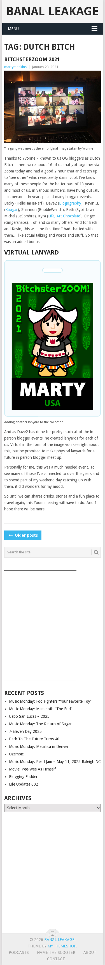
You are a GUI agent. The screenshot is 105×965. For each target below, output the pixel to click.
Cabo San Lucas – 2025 (29, 716)
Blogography (70, 203)
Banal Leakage (52, 11)
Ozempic (16, 754)
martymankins (15, 67)
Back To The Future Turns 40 (34, 739)
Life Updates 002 (23, 784)
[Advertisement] (52, 624)
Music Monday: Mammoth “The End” (40, 709)
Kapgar (11, 209)
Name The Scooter (56, 952)
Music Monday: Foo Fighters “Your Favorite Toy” (50, 701)
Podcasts (19, 952)
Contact (56, 959)
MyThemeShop (62, 946)
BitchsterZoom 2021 (32, 59)
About (89, 952)
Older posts (26, 535)
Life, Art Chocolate (64, 216)
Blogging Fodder (23, 776)
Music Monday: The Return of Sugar (40, 724)
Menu (13, 29)
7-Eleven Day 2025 (25, 731)
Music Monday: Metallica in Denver (39, 746)
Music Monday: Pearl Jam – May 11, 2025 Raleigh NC (55, 761)
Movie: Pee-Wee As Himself (32, 769)
